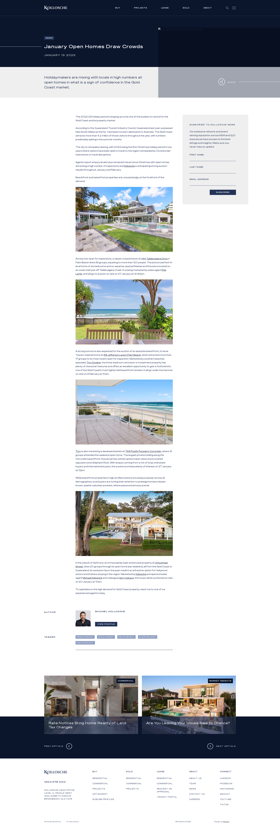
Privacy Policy (73, 821)
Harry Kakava (126, 578)
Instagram (227, 789)
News (192, 789)
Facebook (226, 783)
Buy (117, 8)
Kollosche (129, 166)
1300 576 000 (55, 781)
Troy (78, 451)
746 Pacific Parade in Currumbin (143, 451)
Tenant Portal (167, 797)
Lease (165, 8)
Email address (199, 179)
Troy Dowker (94, 362)
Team (192, 783)
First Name (197, 155)
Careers (194, 799)
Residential (100, 778)
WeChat (225, 794)
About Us (195, 778)
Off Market (100, 794)
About (207, 8)
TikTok (224, 804)
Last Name (196, 167)
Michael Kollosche (92, 578)
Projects (140, 8)
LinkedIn (225, 778)
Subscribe (223, 192)
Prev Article (53, 746)
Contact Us (197, 794)
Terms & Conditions (52, 821)
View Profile (106, 624)
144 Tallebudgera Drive (154, 258)
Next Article (226, 746)
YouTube (225, 799)
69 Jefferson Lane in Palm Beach (122, 355)
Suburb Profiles (103, 799)
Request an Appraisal (164, 790)
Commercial (100, 783)
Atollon (226, 821)
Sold (186, 8)
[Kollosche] (55, 8)
